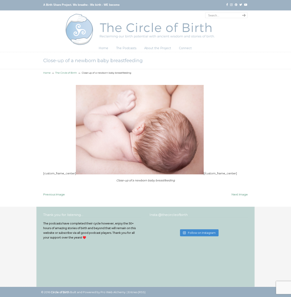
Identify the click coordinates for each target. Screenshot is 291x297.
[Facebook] (227, 4)
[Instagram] (231, 4)
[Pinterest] (236, 4)
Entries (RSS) (137, 292)
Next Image (240, 194)
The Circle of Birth (145, 28)
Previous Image (54, 194)
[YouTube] (245, 4)
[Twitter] (241, 4)
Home (46, 72)
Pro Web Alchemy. (113, 292)
